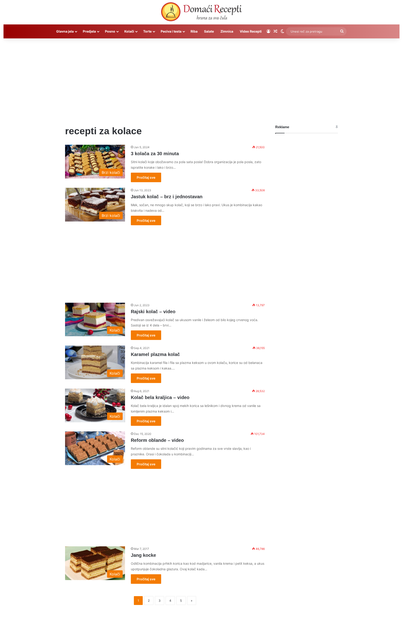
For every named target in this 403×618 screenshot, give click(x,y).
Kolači (129, 31)
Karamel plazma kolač (155, 354)
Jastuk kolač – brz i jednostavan (166, 196)
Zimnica (226, 31)
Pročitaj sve (146, 177)
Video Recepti (251, 31)
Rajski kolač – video (153, 311)
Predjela (89, 31)
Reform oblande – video (157, 440)
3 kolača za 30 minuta (155, 153)
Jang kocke (143, 555)
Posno (110, 31)
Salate (209, 31)
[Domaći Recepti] (201, 12)
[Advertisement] (201, 78)
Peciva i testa (171, 31)
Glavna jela (65, 31)
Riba (194, 31)
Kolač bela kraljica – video (160, 397)
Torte (147, 31)
